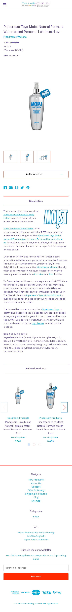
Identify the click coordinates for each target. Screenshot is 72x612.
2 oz (36, 274)
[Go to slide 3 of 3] (39, 444)
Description (36, 200)
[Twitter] (22, 187)
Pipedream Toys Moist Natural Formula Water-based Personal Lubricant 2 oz (18, 428)
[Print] (16, 187)
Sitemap (36, 500)
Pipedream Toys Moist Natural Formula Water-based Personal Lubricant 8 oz (50, 428)
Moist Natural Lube (47, 267)
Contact (36, 486)
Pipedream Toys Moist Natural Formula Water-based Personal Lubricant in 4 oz (33, 239)
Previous (4, 407)
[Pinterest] (28, 187)
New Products (36, 479)
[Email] (11, 187)
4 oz (42, 274)
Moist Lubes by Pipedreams (18, 228)
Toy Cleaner (38, 323)
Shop (36, 516)
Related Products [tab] (36, 368)
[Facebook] (5, 187)
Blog (36, 497)
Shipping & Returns (36, 493)
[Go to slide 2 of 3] (34, 444)
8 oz (51, 274)
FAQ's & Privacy (36, 490)
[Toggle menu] (4, 4)
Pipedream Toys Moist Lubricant (44, 295)
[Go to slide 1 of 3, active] (29, 444)
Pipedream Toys (50, 309)
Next (64, 407)
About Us (36, 483)
